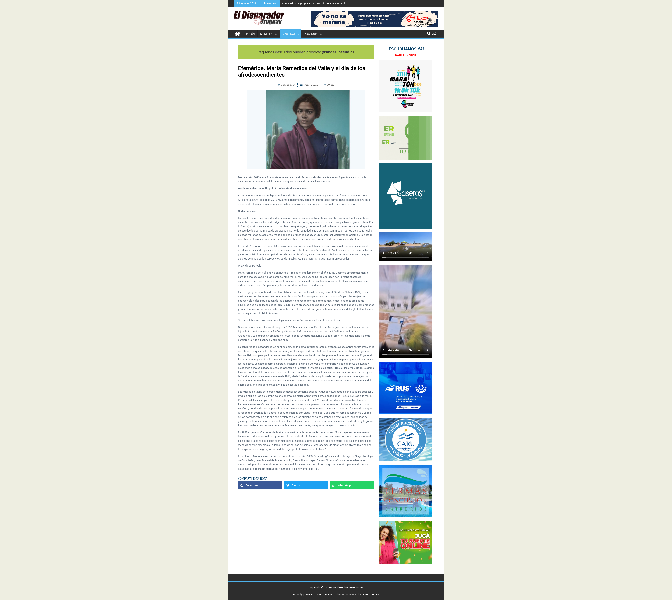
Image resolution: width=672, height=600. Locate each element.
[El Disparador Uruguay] (237, 33)
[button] (260, 485)
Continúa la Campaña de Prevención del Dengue (311, 3)
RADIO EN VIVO (405, 55)
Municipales (268, 34)
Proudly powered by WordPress (312, 594)
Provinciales (313, 34)
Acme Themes (370, 594)
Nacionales (290, 34)
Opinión (249, 34)
